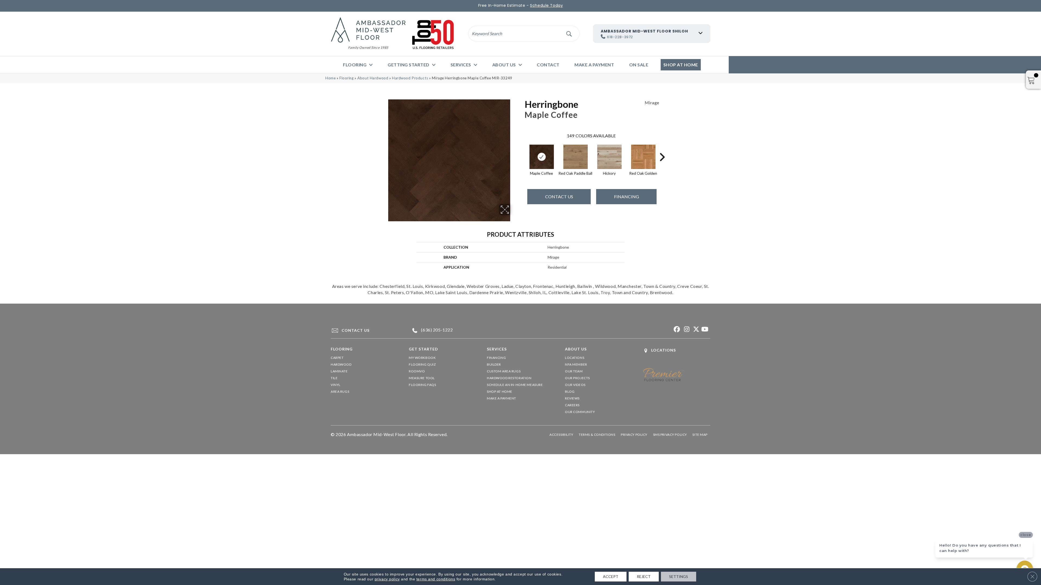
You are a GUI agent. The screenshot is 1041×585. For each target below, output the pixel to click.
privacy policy (387, 579)
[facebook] (676, 329)
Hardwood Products (410, 78)
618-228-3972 (620, 37)
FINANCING (626, 196)
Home (330, 78)
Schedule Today (546, 5)
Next (662, 149)
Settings (678, 576)
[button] (569, 33)
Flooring (346, 78)
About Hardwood (372, 78)
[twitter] (695, 329)
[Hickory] (609, 156)
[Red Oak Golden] (643, 156)
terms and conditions (435, 579)
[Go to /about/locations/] (676, 351)
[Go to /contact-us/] (365, 330)
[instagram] (686, 329)
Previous (522, 149)
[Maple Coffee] (541, 156)
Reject (644, 576)
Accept (610, 576)
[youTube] (705, 329)
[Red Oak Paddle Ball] (575, 156)
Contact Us (559, 196)
